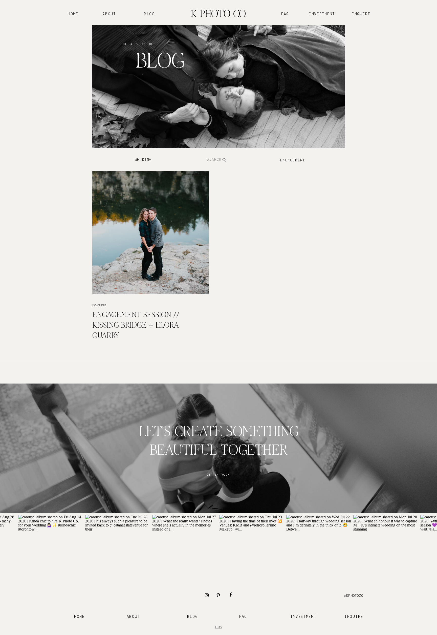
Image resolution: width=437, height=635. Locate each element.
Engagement (99, 305)
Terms (218, 627)
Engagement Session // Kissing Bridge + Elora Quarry (135, 326)
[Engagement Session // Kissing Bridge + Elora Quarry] (150, 232)
